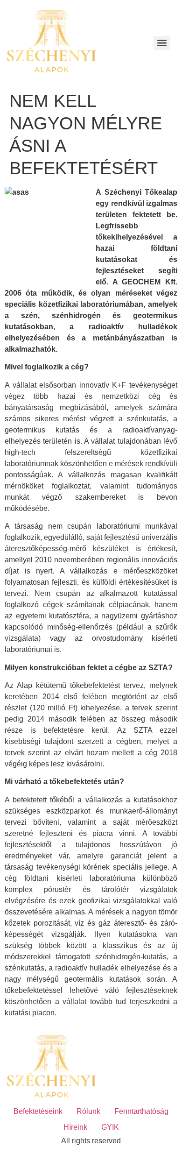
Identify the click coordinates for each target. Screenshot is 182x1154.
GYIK (110, 1127)
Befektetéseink (38, 1111)
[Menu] (162, 43)
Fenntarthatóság (141, 1111)
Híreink (75, 1127)
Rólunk (88, 1111)
